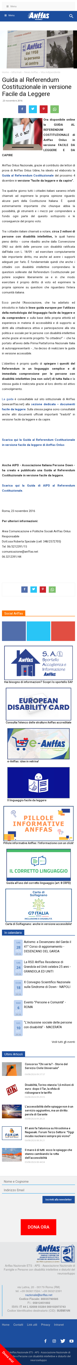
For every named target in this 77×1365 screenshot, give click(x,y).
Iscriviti (63, 622)
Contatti (18, 1324)
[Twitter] (63, 1340)
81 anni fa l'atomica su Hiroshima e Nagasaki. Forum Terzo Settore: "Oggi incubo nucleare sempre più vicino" (49, 1132)
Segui (13, 622)
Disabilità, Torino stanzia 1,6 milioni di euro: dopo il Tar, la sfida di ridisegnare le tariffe (49, 1088)
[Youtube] (71, 1340)
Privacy (45, 1324)
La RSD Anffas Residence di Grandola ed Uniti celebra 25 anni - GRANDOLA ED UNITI (47, 966)
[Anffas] (55, 1253)
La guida (7, 399)
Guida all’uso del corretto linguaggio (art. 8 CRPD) (38, 883)
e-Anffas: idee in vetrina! (23, 761)
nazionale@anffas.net (38, 1295)
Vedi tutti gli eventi (63, 1042)
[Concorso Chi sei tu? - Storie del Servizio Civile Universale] (12, 1069)
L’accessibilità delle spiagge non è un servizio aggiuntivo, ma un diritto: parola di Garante (49, 1110)
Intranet (59, 1324)
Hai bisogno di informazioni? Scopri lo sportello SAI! (38, 682)
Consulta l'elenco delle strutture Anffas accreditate (38, 722)
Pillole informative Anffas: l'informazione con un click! (38, 843)
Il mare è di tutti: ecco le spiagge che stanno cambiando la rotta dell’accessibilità (48, 1153)
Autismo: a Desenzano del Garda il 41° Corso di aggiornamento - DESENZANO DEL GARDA (47, 946)
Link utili (32, 1324)
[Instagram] (54, 1340)
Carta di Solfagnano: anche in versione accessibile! (38, 924)
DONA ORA (38, 1227)
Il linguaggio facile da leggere (26, 800)
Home (5, 1324)
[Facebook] (45, 1340)
